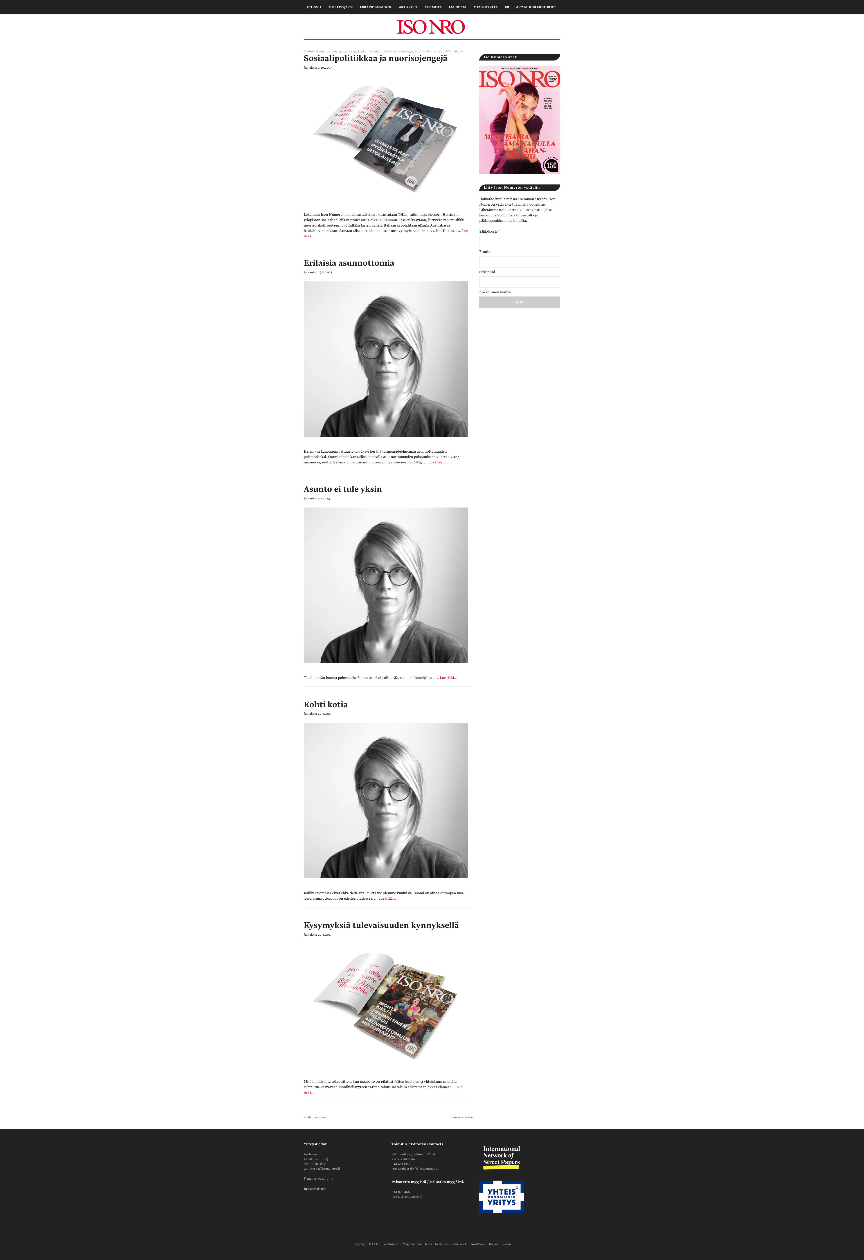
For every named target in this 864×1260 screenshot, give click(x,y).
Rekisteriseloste (315, 1189)
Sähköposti (489, 231)
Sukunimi (487, 272)
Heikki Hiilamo (369, 51)
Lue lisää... (437, 462)
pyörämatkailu (453, 51)
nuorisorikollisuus (428, 51)
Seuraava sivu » (461, 1117)
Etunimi (486, 251)
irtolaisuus (389, 51)
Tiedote (309, 51)
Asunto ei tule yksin (343, 489)
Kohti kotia (326, 705)
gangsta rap (347, 51)
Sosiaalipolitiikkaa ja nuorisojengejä (376, 58)
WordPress (478, 1244)
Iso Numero (432, 27)
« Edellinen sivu (315, 1117)
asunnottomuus (326, 51)
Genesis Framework (453, 1244)
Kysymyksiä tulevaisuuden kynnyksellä (381, 925)
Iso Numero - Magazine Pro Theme (407, 1244)
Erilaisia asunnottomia (349, 263)
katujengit (405, 51)
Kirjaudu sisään (500, 1244)
